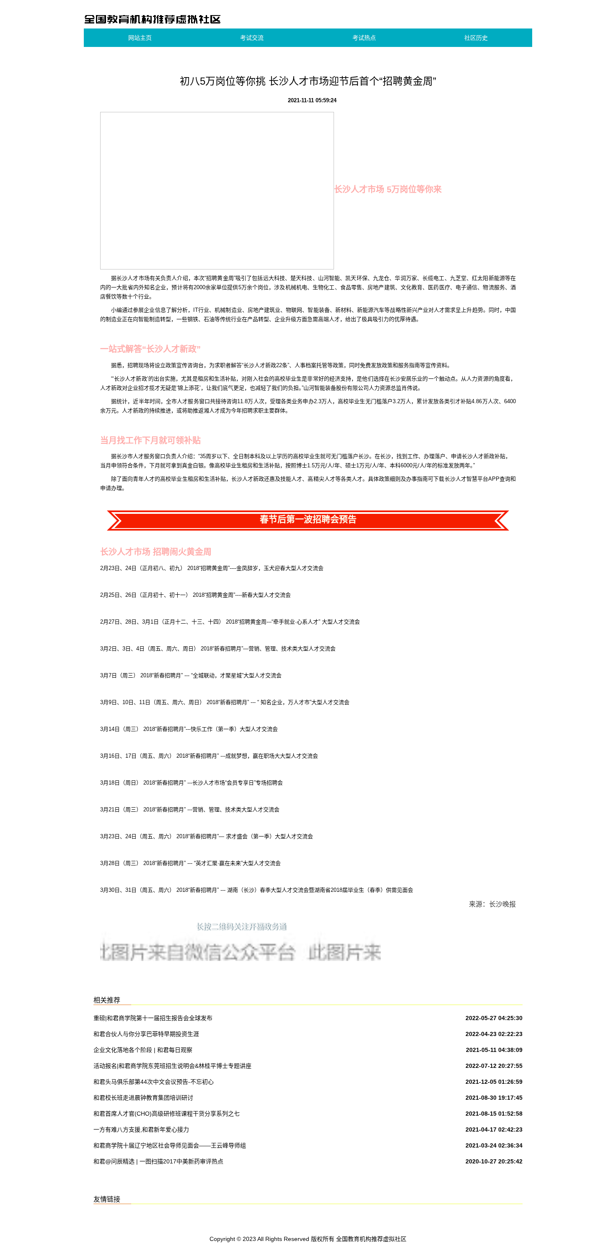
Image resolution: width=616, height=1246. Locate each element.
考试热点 (364, 37)
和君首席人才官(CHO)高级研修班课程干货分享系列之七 (166, 1113)
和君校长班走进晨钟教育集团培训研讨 (143, 1097)
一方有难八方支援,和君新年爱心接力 (141, 1129)
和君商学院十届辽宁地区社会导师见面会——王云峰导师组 (169, 1145)
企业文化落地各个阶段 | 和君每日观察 (142, 1050)
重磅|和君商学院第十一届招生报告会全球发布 (152, 1018)
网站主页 (140, 37)
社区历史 (476, 37)
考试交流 (252, 37)
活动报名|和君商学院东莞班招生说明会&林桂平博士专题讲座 (172, 1065)
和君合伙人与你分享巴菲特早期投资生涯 (146, 1034)
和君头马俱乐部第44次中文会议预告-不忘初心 (153, 1081)
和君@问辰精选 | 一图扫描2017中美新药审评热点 (158, 1161)
